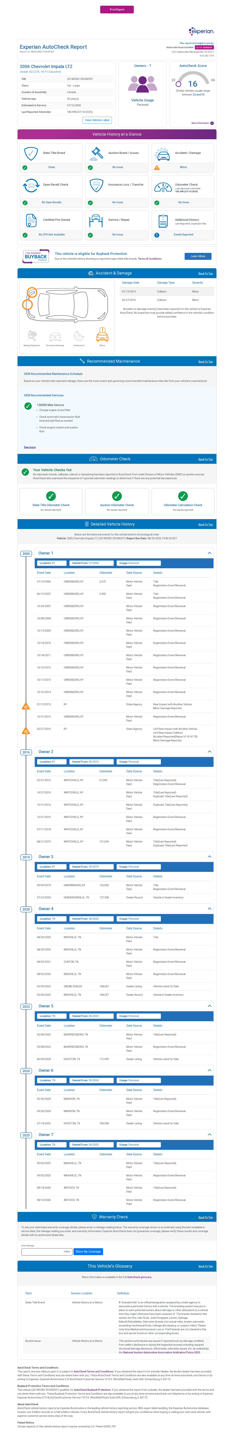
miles (67, 1251)
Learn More (198, 256)
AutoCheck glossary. (139, 1277)
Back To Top (206, 273)
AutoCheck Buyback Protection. (92, 1389)
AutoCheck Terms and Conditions (94, 1371)
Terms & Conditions (150, 258)
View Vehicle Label (97, 120)
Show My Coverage (88, 1251)
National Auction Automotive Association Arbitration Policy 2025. (162, 1352)
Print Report (117, 9)
